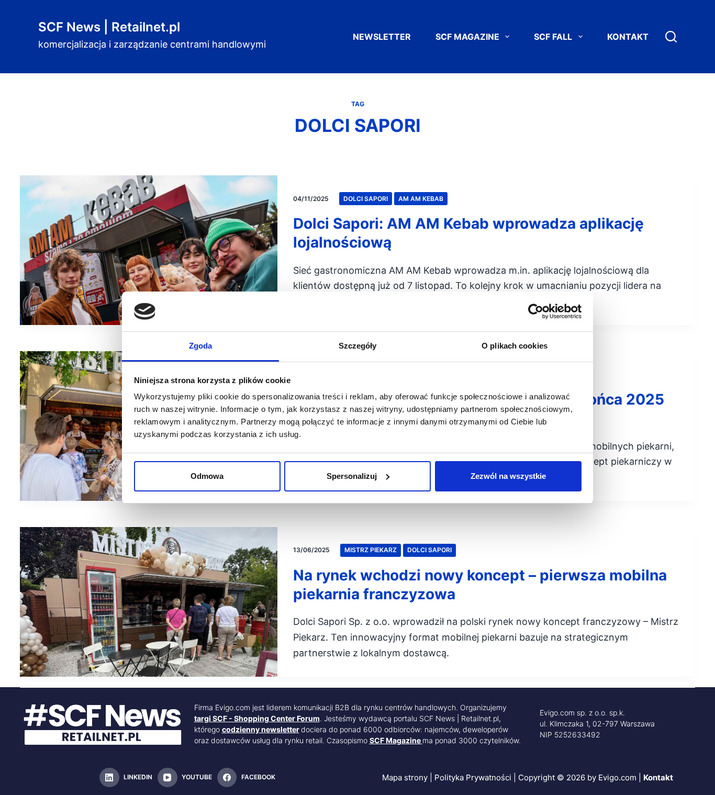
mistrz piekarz (370, 550)
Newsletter (382, 36)
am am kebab (420, 199)
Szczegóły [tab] (358, 345)
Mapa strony (405, 777)
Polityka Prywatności (472, 777)
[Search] (671, 36)
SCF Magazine (467, 36)
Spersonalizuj (352, 476)
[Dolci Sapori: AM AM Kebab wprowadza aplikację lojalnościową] (148, 250)
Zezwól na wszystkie (508, 476)
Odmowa (207, 476)
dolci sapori (365, 199)
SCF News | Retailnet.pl (109, 27)
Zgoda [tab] (201, 345)
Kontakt (628, 36)
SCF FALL (553, 36)
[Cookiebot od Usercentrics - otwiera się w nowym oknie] (536, 311)
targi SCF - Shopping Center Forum (257, 718)
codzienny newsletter (260, 729)
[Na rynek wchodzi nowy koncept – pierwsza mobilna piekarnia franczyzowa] (148, 602)
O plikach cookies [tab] (515, 345)
